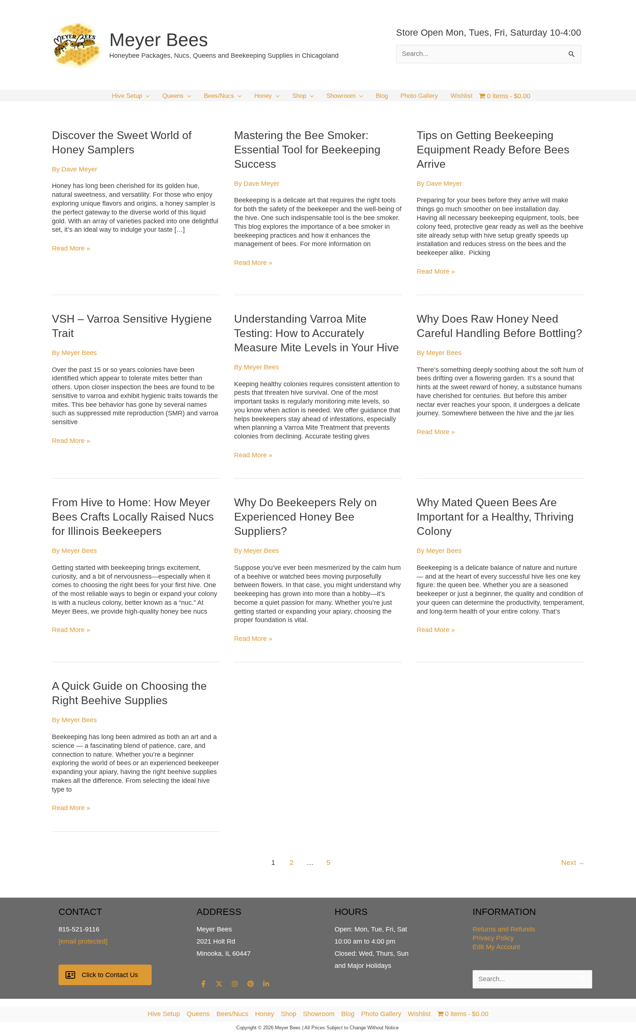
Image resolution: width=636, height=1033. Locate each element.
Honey (264, 1014)
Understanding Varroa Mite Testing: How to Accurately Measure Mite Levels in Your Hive (316, 333)
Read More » (71, 248)
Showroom (319, 1014)
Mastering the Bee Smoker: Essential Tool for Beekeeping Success (307, 149)
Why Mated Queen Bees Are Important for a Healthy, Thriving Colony (495, 516)
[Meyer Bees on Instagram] (234, 984)
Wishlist (419, 1014)
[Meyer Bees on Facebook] (203, 984)
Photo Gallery (381, 1014)
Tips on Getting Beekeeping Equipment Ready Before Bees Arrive (493, 149)
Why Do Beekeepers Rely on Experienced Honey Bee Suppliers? (305, 516)
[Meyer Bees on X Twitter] (219, 984)
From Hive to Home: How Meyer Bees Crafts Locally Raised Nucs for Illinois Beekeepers (133, 516)
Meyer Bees (158, 39)
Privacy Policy (493, 938)
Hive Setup (164, 1014)
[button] (146, 96)
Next (573, 862)
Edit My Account (496, 947)
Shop (288, 1014)
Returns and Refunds (504, 929)
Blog (347, 1014)
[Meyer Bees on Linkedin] (266, 984)
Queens (198, 1014)
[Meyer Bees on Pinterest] (250, 984)
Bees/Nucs (232, 1014)
